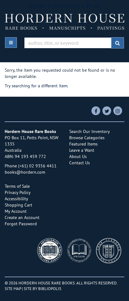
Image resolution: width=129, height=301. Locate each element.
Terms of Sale (17, 186)
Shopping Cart (18, 205)
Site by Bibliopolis (42, 288)
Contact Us (79, 163)
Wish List (37, 5)
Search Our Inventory (89, 131)
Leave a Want (81, 150)
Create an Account (22, 217)
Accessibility (16, 199)
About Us (78, 156)
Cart (95, 5)
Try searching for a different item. (36, 86)
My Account (16, 211)
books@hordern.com (25, 172)
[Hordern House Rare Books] (64, 21)
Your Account (65, 5)
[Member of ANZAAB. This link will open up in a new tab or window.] (81, 252)
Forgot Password (21, 224)
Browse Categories (87, 137)
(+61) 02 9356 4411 (37, 166)
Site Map (13, 288)
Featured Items (83, 144)
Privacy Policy (18, 192)
